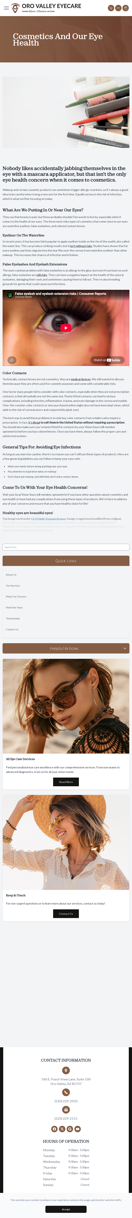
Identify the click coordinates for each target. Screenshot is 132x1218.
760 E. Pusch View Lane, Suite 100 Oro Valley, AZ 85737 (66, 1081)
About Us (11, 574)
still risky (41, 275)
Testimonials (13, 618)
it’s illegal (34, 422)
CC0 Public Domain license (48, 518)
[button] (6, 8)
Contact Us (12, 629)
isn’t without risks (81, 246)
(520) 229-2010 (66, 1101)
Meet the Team (14, 607)
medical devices (81, 379)
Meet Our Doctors (16, 596)
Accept (66, 1209)
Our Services (13, 585)
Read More (66, 782)
